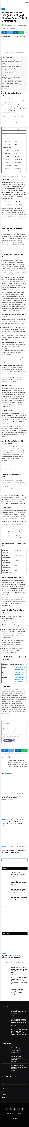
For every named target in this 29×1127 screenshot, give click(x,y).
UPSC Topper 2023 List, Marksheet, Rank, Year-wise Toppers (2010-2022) (17, 874)
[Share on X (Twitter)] (10, 32)
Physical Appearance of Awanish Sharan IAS (14, 80)
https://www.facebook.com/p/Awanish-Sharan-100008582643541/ (20, 679)
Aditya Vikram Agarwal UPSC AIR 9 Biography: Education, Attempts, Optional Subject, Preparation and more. (13, 823)
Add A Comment (14, 860)
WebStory (3, 1097)
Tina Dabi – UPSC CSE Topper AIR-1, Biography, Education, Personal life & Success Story (19, 899)
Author (5, 88)
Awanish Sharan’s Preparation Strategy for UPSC (14, 69)
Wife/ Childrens (8, 78)
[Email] (14, 740)
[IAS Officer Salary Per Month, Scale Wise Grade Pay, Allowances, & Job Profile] (6, 891)
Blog (3, 9)
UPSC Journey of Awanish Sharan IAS (12, 66)
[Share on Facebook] (4, 32)
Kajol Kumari (9, 25)
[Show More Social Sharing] (26, 32)
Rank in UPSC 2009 (9, 70)
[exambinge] (14, 2)
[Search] (2, 2)
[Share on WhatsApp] (21, 32)
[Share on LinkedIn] (16, 32)
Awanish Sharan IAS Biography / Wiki (11, 60)
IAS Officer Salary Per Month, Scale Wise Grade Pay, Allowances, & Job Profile (19, 891)
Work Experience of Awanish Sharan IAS (12, 64)
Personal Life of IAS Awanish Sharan (11, 77)
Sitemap (3, 1094)
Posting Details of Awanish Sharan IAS (13, 81)
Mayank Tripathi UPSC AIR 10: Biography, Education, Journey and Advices (18, 882)
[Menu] (27, 2)
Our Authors (4, 1085)
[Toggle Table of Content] (23, 58)
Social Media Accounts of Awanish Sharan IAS (14, 84)
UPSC (2, 1091)
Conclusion (6, 86)
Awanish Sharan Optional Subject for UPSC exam (13, 74)
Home (2, 1080)
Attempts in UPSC (9, 72)
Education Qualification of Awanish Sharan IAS (13, 62)
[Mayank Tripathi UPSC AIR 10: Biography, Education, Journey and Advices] (14, 784)
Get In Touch (4, 1088)
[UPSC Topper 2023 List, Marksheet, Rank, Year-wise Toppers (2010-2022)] (6, 875)
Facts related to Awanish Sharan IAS (11, 83)
